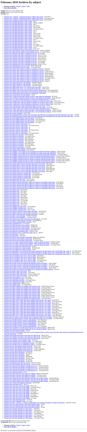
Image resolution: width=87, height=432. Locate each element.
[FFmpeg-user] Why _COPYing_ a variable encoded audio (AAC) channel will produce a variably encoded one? (34, 402)
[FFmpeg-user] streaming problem (13, 372)
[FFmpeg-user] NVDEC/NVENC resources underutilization (20, 320)
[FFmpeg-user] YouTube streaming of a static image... (18, 408)
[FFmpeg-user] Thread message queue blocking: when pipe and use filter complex (26, 378)
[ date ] (28, 6)
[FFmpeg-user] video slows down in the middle (17, 385)
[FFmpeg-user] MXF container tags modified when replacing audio (22, 286)
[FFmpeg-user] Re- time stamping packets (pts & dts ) (18, 346)
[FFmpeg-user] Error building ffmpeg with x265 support (19, 118)
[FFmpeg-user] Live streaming (12, 277)
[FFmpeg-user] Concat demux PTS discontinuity (17, 95)
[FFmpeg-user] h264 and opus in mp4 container (17, 225)
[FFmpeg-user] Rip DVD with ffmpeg (14, 352)
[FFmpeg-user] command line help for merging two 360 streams (21, 93)
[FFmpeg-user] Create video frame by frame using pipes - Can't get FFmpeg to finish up (27, 110)
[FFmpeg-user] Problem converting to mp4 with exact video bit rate (22, 335)
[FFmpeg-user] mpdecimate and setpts (14, 278)
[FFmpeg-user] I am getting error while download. (17, 246)
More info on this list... (10, 8)
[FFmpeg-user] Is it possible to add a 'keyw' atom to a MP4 (20, 255)
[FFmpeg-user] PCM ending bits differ (14, 330)
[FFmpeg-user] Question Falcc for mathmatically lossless (19, 343)
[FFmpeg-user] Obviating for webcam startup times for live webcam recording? (25, 327)
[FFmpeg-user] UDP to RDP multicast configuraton (18, 382)
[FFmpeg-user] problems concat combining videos (17, 340)
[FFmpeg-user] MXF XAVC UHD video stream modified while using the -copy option (27, 300)
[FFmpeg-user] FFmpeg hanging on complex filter (17, 173)
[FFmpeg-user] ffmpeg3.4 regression (14, 134)
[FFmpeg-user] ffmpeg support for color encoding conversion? (21, 211)
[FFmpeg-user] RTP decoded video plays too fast (17, 363)
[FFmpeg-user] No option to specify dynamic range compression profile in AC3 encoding (28, 317)
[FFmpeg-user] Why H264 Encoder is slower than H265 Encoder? (22, 404)
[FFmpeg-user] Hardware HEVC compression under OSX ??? (21, 232)
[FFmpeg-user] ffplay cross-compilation (15, 216)
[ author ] (23, 6)
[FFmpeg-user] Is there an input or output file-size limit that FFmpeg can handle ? (26, 263)
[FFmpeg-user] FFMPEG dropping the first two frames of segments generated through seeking (29, 156)
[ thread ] (18, 6)
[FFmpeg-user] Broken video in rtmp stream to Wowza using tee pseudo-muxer (25, 90)
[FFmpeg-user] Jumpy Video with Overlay (15, 271)
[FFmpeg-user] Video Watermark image (15, 399)
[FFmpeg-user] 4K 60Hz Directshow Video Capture (18, 21)
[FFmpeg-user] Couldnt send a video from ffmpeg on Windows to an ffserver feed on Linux (29, 101)
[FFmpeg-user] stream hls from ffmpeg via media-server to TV (21, 366)
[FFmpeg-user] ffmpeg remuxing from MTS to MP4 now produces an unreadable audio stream (29, 182)
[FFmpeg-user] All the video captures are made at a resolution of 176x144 (24, 69)
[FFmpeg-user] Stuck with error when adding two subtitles (20, 373)
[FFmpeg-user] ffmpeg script (12, 189)
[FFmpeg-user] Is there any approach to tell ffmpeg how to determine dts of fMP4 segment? (28, 269)
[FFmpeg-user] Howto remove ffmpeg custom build (18, 237)
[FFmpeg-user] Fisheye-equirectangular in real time (18, 220)
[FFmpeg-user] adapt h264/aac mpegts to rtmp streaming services (21, 50)
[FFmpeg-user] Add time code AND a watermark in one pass (20, 53)
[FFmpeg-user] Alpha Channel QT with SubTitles (17, 82)
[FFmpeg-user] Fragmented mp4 (13, 223)
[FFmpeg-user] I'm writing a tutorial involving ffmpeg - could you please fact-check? (27, 242)
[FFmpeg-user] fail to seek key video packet (16, 124)
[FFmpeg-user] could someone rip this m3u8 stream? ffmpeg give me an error (25, 105)
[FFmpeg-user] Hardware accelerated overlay (16, 231)
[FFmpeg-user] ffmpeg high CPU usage (15, 179)
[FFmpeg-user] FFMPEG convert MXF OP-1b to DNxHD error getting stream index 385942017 (30, 151)
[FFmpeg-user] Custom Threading (13, 113)
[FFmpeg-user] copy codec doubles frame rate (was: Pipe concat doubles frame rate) (26, 99)
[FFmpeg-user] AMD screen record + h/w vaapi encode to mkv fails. (22, 87)
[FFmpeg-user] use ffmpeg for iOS (13, 384)
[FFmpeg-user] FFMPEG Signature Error (15, 206)
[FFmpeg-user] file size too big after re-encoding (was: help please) (22, 219)
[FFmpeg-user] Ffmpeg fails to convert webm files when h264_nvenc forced (24, 163)
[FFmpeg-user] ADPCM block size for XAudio (17, 65)
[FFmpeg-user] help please (11, 234)
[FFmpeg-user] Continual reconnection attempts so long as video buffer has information (27, 96)
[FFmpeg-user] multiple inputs (12, 283)
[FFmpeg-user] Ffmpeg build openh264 (15, 148)
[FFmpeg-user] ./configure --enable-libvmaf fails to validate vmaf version (23, 16)
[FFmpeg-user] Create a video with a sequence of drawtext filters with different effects (27, 108)
